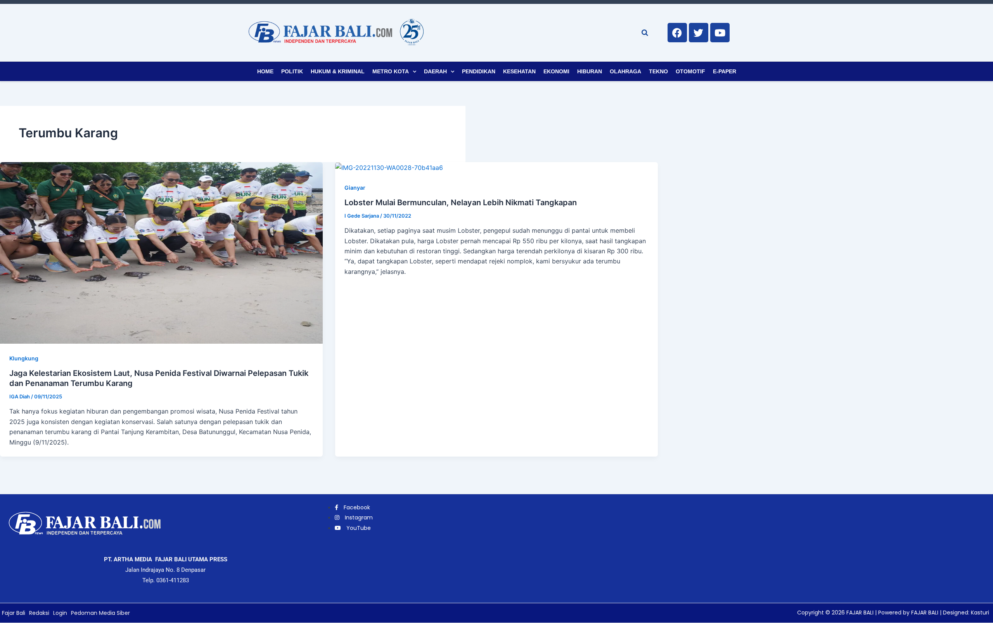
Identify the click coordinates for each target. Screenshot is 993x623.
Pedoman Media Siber (100, 613)
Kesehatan (519, 71)
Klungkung (23, 358)
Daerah (435, 71)
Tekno (658, 71)
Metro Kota (390, 71)
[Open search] (645, 32)
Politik (292, 71)
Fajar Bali (13, 613)
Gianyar (354, 187)
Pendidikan (478, 71)
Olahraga (625, 71)
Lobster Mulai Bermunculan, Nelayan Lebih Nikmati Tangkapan (460, 202)
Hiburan (589, 71)
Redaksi (39, 613)
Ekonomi (556, 71)
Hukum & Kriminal (338, 71)
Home (265, 71)
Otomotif (690, 71)
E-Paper (724, 71)
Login (60, 613)
